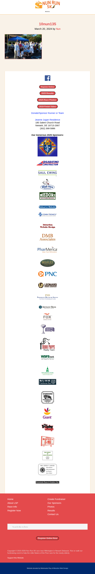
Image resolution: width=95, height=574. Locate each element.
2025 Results (47, 93)
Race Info (12, 507)
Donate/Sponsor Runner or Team (47, 113)
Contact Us (53, 514)
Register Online (47, 87)
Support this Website (15, 558)
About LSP (12, 503)
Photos (51, 507)
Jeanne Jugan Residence (47, 120)
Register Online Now (47, 538)
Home (10, 499)
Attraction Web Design (60, 568)
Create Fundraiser (56, 499)
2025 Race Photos (47, 100)
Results (51, 510)
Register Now (14, 510)
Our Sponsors (54, 503)
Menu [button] (47, 11)
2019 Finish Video (47, 106)
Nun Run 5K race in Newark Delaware (47, 4)
